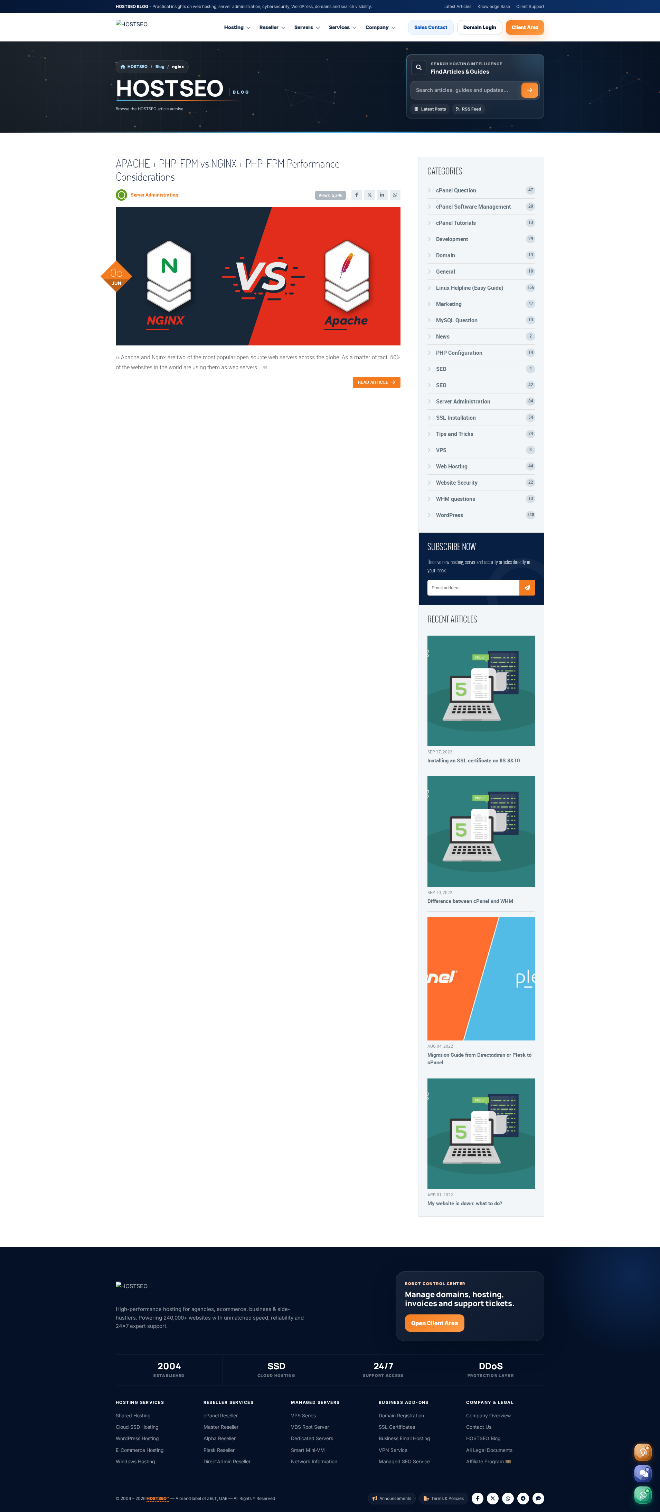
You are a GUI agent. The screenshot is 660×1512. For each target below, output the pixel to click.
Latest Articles (457, 6)
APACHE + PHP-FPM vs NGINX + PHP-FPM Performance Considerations (228, 169)
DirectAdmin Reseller (227, 1461)
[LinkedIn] (382, 195)
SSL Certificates (397, 1427)
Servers (303, 27)
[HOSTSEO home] (148, 27)
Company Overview (488, 1415)
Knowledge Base (494, 6)
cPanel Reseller (221, 1415)
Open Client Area (434, 1323)
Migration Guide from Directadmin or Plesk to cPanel (479, 1058)
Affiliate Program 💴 (488, 1461)
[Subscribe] (527, 588)
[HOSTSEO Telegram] (523, 1498)
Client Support (530, 6)
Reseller (269, 27)
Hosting (234, 27)
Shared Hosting (133, 1415)
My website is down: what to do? (464, 1203)
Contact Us (478, 1427)
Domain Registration (401, 1415)
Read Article (373, 382)
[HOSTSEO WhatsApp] (508, 1498)
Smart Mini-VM (308, 1450)
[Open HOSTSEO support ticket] (643, 1452)
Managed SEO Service (404, 1461)
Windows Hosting (135, 1461)
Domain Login (479, 27)
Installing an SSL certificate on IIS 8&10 (473, 760)
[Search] (529, 90)
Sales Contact (430, 27)
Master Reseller (221, 1427)
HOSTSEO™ (158, 1498)
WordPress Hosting (137, 1438)
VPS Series (303, 1415)
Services (339, 27)
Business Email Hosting (404, 1438)
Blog (159, 66)
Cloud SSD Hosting (137, 1427)
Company (377, 27)
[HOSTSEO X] (493, 1498)
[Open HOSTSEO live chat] (643, 1473)
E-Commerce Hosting (140, 1450)
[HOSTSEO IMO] (538, 1498)
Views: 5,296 (330, 195)
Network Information (314, 1461)
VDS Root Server (310, 1427)
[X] (369, 195)
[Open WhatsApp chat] (643, 1495)
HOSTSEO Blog (483, 1438)
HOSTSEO (138, 66)
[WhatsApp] (395, 195)
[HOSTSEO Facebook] (477, 1498)
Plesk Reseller (219, 1450)
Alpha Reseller (220, 1438)
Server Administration (154, 194)
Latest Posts (433, 109)
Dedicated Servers (312, 1438)
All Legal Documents (489, 1450)
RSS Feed (471, 109)
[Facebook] (356, 195)
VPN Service (393, 1450)
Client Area (525, 27)
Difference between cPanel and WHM (470, 900)
